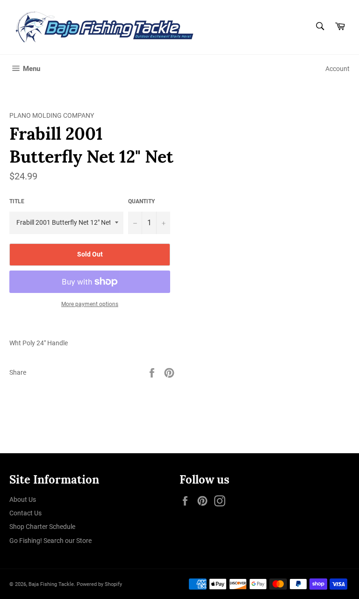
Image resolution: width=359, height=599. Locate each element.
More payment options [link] (89, 304)
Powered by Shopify (99, 584)
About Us (22, 499)
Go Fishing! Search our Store (50, 540)
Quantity (141, 201)
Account (337, 68)
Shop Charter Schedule (42, 526)
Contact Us (25, 513)
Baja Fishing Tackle (51, 584)
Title (16, 201)
